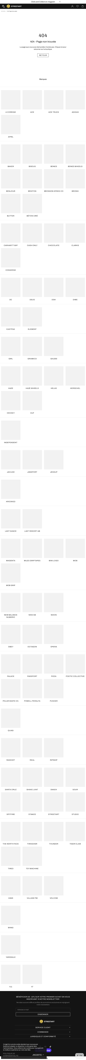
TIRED (11, 868)
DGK (54, 300)
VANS (10, 898)
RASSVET (11, 760)
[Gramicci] (32, 346)
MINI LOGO (54, 561)
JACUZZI (11, 472)
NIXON (54, 615)
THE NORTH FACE (11, 844)
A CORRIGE (11, 112)
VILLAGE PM (32, 898)
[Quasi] (10, 718)
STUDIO (75, 814)
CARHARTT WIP (11, 245)
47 (32, 987)
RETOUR (43, 55)
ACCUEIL (3, 11)
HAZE (10, 388)
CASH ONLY (32, 245)
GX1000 (53, 359)
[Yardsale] (10, 945)
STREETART (53, 814)
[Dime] (75, 287)
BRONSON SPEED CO (53, 191)
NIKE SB (32, 615)
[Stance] (32, 802)
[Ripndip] (53, 747)
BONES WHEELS (75, 166)
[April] (10, 124)
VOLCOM (54, 898)
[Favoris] (77, 6)
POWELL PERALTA (32, 701)
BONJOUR (10, 191)
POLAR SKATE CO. (11, 701)
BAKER (11, 166)
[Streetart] (53, 802)
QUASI (11, 730)
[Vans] (10, 885)
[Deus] (32, 287)
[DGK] (53, 287)
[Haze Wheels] (32, 376)
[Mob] (75, 548)
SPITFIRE (11, 814)
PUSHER (54, 701)
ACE (32, 112)
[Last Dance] (10, 518)
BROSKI (75, 191)
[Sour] (75, 777)
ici (62, 47)
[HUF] (32, 400)
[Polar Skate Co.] (10, 688)
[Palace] (10, 664)
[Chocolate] (53, 233)
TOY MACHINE (32, 868)
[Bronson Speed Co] (53, 178)
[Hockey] (10, 400)
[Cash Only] (32, 233)
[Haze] (10, 376)
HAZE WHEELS (32, 388)
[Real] (32, 747)
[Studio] (75, 802)
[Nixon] (53, 602)
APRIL (10, 137)
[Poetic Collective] (75, 664)
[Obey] (10, 634)
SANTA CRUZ (11, 789)
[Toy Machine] (32, 856)
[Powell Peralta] (32, 688)
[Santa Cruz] (10, 777)
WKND (11, 928)
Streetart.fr (8, 6)
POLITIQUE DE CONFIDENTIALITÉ (10, 1055)
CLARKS (75, 245)
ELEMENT (32, 329)
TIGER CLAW (75, 844)
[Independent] (10, 430)
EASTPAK (11, 329)
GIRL (11, 359)
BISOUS (32, 166)
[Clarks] (75, 233)
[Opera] (53, 634)
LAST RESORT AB (32, 531)
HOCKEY (11, 413)
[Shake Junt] (32, 777)
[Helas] (53, 376)
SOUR (75, 789)
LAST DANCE (11, 531)
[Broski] (75, 178)
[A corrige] (10, 99)
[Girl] (10, 346)
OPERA (54, 647)
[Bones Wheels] (75, 154)
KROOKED (10, 501)
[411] (10, 974)
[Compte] (72, 6)
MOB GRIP (10, 585)
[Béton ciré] (32, 203)
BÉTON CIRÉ (32, 216)
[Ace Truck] (53, 99)
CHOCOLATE (53, 245)
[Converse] (10, 257)
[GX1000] (53, 346)
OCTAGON (32, 647)
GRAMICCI (32, 359)
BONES (54, 166)
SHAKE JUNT (32, 789)
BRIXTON (32, 191)
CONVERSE (11, 270)
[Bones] (53, 154)
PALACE (10, 676)
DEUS (32, 300)
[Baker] (10, 154)
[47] (32, 974)
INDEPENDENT (10, 442)
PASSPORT (32, 676)
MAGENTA (10, 561)
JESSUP (53, 472)
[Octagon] (32, 634)
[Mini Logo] (53, 548)
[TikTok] (50, 1047)
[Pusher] (53, 688)
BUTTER (10, 216)
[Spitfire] (10, 802)
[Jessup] (53, 459)
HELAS (54, 388)
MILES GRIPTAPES (32, 561)
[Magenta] (10, 548)
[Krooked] (10, 489)
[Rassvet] (10, 747)
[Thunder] (53, 831)
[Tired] (10, 856)
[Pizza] (53, 664)
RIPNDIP (54, 760)
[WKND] (10, 915)
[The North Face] (10, 831)
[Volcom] (53, 885)
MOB (75, 561)
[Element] (32, 317)
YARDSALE (11, 957)
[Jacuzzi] (10, 459)
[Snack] (53, 777)
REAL (32, 760)
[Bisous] (32, 154)
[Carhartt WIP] (10, 233)
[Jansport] (32, 459)
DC (10, 300)
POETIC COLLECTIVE (75, 676)
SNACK (54, 789)
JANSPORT (32, 472)
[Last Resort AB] (32, 518)
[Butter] (10, 203)
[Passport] (32, 664)
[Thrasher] (32, 831)
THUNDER (53, 844)
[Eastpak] (10, 317)
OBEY (10, 647)
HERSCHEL (75, 388)
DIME (75, 300)
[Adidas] (75, 99)
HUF (32, 413)
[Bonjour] (10, 178)
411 (10, 987)
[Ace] (32, 99)
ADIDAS (75, 112)
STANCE (32, 814)
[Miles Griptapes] (32, 548)
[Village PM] (32, 885)
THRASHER (32, 844)
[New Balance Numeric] (10, 602)
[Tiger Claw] (75, 831)
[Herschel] (75, 376)
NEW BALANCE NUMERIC (10, 616)
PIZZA (53, 676)
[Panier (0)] (82, 6)
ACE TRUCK (53, 112)
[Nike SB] (32, 602)
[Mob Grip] (10, 573)
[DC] (10, 287)
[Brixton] (32, 178)
